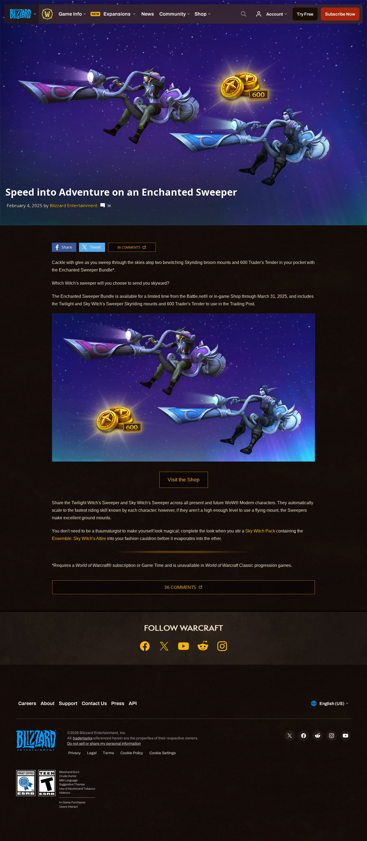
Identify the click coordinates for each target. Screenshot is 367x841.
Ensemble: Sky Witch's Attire (79, 538)
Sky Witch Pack (260, 531)
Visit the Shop (184, 479)
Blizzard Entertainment (74, 205)
